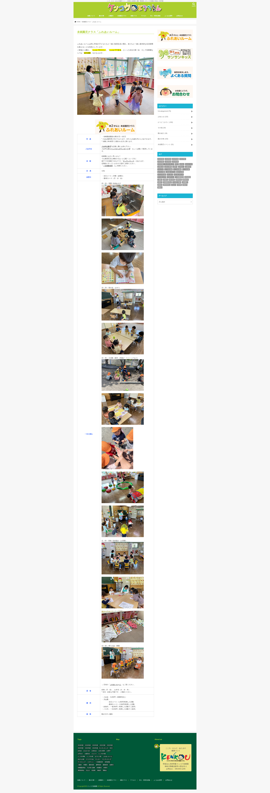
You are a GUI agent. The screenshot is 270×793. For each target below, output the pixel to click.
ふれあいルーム (115, 684)
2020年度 (175, 159)
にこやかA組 (168, 169)
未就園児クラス (121, 16)
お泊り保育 (168, 167)
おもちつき (189, 164)
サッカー (169, 174)
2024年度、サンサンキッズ (166, 164)
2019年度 (168, 159)
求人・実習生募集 (155, 16)
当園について (91, 16)
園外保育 (171, 179)
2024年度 (175, 161)
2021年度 (182, 159)
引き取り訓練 (177, 182)
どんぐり (160, 169)
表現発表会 (167, 185)
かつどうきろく (165, 122)
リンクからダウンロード (119, 149)
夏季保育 (178, 179)
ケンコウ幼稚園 (92, 786)
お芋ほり (181, 167)
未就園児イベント (166, 144)
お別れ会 (160, 167)
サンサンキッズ (128, 161)
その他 (162, 128)
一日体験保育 (108, 166)
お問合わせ (179, 16)
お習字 (175, 167)
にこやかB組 (177, 169)
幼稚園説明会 (167, 182)
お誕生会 (188, 167)
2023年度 (168, 161)
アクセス (143, 16)
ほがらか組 (180, 172)
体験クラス (134, 16)
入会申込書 (105, 146)
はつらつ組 (161, 172)
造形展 (179, 185)
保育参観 (187, 177)
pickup (182, 164)
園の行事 (101, 16)
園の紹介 (162, 133)
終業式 (160, 185)
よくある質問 (168, 16)
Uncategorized (164, 111)
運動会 (160, 187)
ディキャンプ (162, 177)
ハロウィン (170, 177)
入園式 (160, 179)
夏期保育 (185, 179)
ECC (176, 164)
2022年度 (160, 161)
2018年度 (160, 159)
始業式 (160, 182)
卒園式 (165, 179)
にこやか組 (186, 169)
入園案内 (110, 16)
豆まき (174, 185)
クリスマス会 (162, 174)
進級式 (185, 185)
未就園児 (185, 182)
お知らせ (163, 117)
